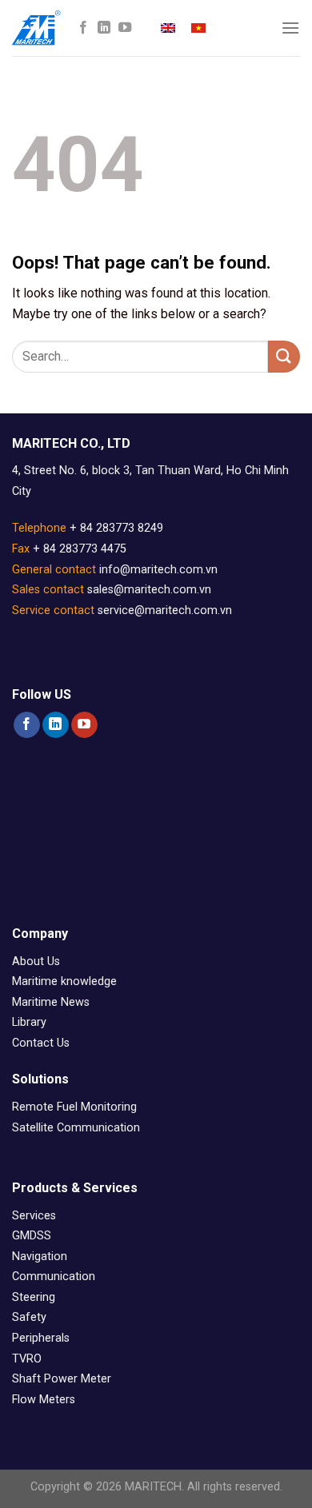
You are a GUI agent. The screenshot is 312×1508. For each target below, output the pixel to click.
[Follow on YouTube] (124, 28)
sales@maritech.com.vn (149, 589)
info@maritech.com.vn (158, 569)
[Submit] (284, 356)
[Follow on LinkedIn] (104, 28)
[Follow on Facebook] (83, 28)
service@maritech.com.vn (165, 610)
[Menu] (290, 27)
